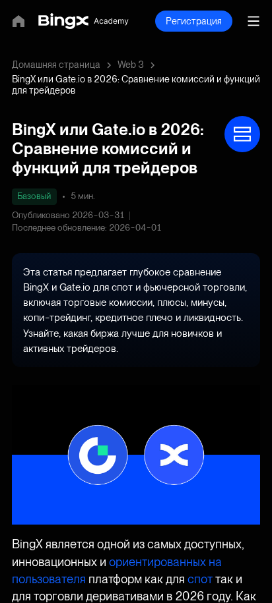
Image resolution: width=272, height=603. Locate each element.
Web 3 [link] (131, 64)
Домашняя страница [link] (56, 64)
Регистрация (194, 21)
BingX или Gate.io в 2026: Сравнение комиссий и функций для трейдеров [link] (136, 85)
